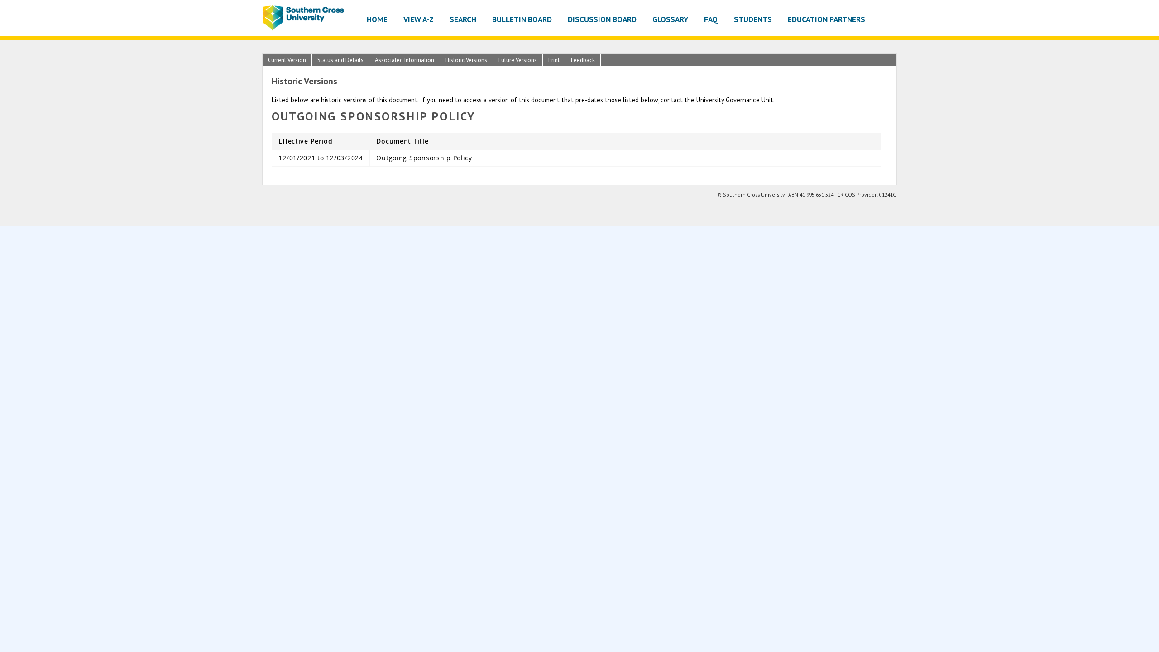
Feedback (583, 60)
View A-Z (418, 19)
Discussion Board (602, 19)
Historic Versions (466, 60)
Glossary (670, 19)
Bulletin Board (522, 19)
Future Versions (517, 60)
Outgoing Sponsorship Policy (424, 157)
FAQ (711, 19)
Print (554, 60)
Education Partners (826, 19)
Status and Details (340, 60)
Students (753, 19)
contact (672, 100)
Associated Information (404, 60)
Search (463, 19)
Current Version (287, 60)
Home (377, 19)
